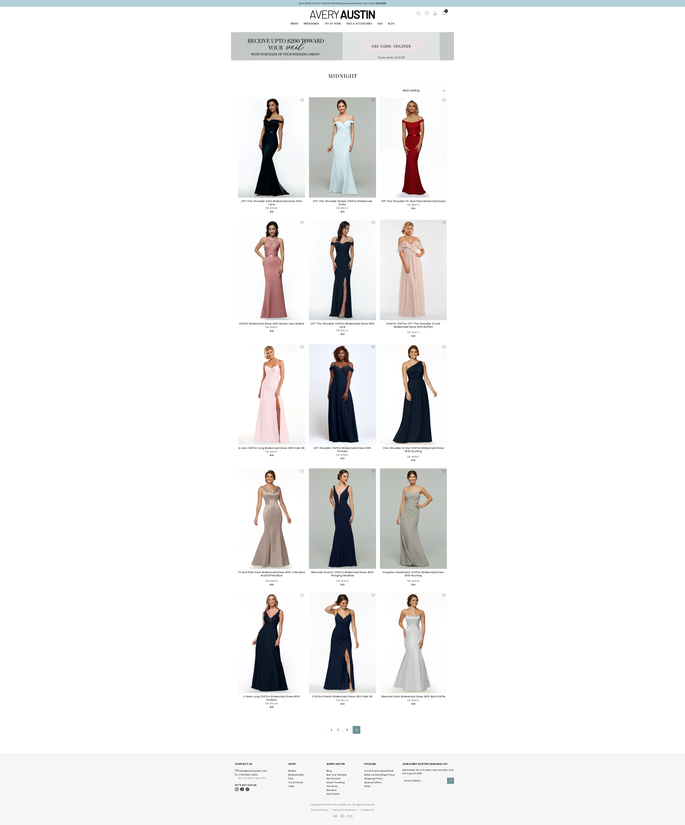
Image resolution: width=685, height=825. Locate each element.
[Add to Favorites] (302, 100)
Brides (294, 23)
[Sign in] (435, 13)
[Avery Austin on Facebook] (242, 789)
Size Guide (332, 794)
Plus (290, 778)
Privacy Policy (319, 810)
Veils (291, 786)
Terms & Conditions (344, 810)
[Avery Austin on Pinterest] (247, 789)
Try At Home (332, 23)
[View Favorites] (427, 13)
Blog (391, 23)
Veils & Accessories (359, 23)
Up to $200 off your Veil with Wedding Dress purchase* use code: (342, 3)
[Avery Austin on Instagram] (237, 789)
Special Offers (373, 782)
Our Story (332, 786)
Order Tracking (335, 782)
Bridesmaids (311, 23)
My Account (333, 778)
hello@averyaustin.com (252, 771)
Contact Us (367, 810)
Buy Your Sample (336, 774)
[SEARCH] (418, 13)
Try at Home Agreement (378, 771)
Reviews (331, 790)
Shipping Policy (373, 778)
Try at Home (295, 782)
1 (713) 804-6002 (248, 774)
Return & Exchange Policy (379, 774)
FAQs (367, 786)
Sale (380, 23)
